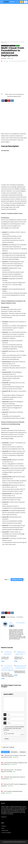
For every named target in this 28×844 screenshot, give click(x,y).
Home (2, 42)
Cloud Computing (5, 45)
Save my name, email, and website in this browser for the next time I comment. (14, 728)
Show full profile (20, 622)
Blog (3, 828)
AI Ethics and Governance (5, 658)
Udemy (17, 45)
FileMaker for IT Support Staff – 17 (19, 658)
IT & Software (12, 45)
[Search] (17, 2)
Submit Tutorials (21, 2)
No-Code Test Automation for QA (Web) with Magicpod (7, 674)
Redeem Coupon (17, 579)
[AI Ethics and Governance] (7, 652)
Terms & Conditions (6, 832)
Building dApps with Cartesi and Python (19, 671)
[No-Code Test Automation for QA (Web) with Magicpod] (7, 666)
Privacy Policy (5, 830)
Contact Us (4, 817)
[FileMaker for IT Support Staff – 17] (20, 652)
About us (4, 826)
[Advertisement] (14, 20)
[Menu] (1, 2)
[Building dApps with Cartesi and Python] (20, 666)
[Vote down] (5, 61)
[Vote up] (7, 61)
